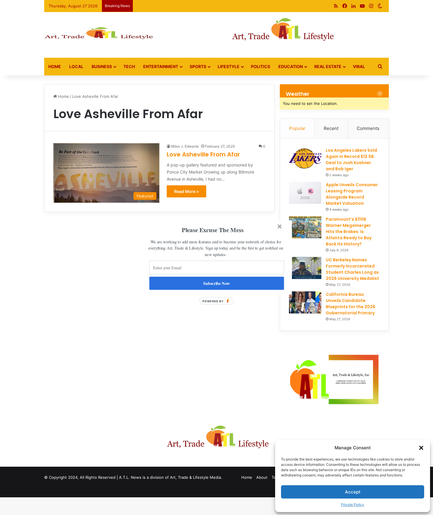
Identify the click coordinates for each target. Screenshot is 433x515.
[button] (212, 230)
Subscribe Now (216, 283)
